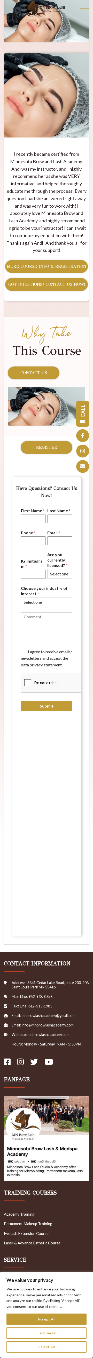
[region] (46, 1315)
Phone (28, 532)
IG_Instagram (32, 563)
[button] (84, 9)
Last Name (59, 510)
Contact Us (33, 372)
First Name (33, 510)
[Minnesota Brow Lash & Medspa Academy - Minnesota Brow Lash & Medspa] (45, 9)
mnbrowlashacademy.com (48, 1034)
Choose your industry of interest (44, 591)
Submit (46, 705)
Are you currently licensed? (57, 560)
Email (53, 532)
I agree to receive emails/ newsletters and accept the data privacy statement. (46, 658)
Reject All (46, 1347)
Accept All (46, 1319)
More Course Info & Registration (46, 266)
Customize (46, 1333)
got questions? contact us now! (46, 284)
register (46, 447)
